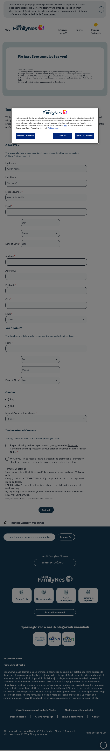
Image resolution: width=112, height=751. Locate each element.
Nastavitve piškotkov (25, 136)
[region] (55, 126)
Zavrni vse (62, 136)
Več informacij (53, 128)
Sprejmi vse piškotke (84, 136)
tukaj (65, 125)
